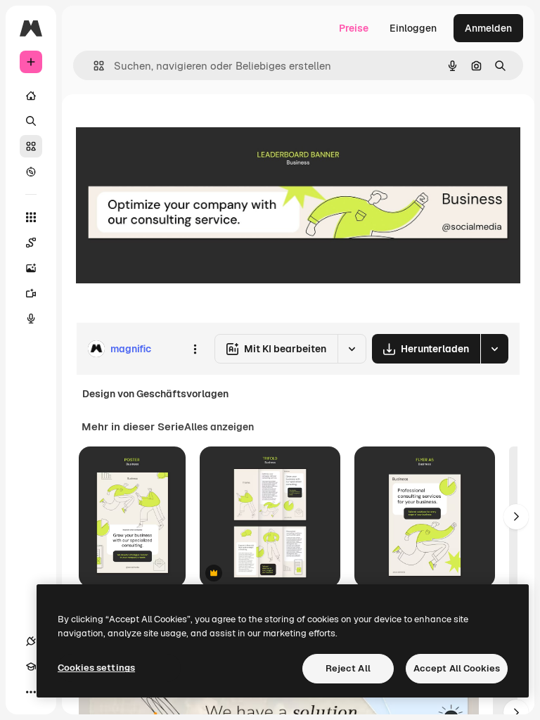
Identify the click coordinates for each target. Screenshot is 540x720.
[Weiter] (516, 516)
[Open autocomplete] (93, 65)
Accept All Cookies (456, 668)
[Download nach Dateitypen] (494, 349)
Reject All (348, 668)
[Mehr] (31, 692)
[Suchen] (31, 121)
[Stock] (31, 146)
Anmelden (488, 28)
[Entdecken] (31, 171)
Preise (353, 28)
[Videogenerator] (31, 293)
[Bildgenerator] (31, 268)
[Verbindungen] (31, 641)
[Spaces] (31, 242)
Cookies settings (96, 668)
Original (166, 126)
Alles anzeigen (219, 426)
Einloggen (413, 28)
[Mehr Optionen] (195, 349)
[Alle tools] (31, 217)
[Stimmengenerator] (31, 318)
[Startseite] (31, 95)
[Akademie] (31, 666)
